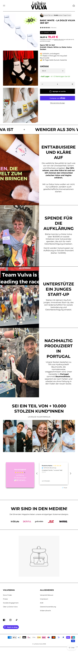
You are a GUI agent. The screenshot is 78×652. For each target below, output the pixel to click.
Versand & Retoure (46, 595)
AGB (41, 603)
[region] (53, 473)
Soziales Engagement (10, 603)
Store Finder (7, 595)
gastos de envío (59, 39)
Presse (5, 599)
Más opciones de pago (57, 103)
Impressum (44, 599)
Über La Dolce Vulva (10, 607)
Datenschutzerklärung (48, 607)
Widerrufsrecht (45, 611)
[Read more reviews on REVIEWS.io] (20, 480)
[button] (4, 5)
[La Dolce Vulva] (39, 6)
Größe (44, 66)
